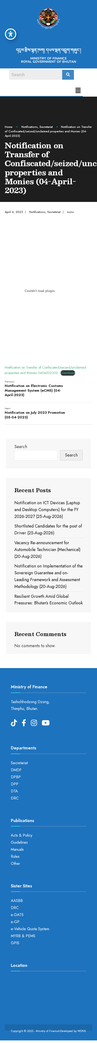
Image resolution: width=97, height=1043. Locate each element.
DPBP (16, 777)
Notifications (29, 127)
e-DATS (17, 914)
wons (70, 212)
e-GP (15, 922)
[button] (78, 91)
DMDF (16, 770)
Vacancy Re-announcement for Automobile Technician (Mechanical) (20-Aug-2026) (47, 549)
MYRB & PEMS (23, 936)
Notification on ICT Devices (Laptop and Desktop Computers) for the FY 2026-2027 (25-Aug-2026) (47, 510)
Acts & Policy (21, 835)
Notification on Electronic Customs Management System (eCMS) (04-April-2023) (34, 389)
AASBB (17, 900)
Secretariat (46, 127)
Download (68, 372)
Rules (15, 856)
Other (15, 863)
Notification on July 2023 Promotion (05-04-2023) (35, 413)
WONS (81, 1031)
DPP (14, 784)
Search (20, 447)
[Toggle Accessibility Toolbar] (10, 34)
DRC (15, 798)
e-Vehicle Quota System (30, 929)
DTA (14, 791)
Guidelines (19, 842)
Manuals (17, 849)
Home (8, 127)
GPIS (15, 943)
